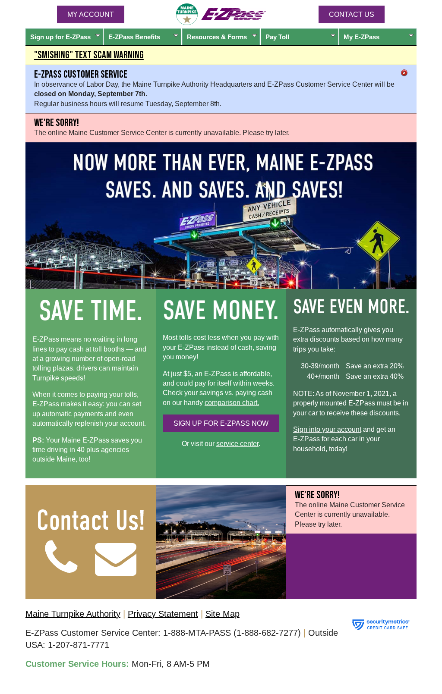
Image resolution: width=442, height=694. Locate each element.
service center (237, 443)
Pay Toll (277, 37)
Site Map (222, 614)
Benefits (134, 37)
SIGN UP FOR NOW (221, 423)
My (361, 37)
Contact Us (351, 14)
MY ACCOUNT (90, 14)
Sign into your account (327, 429)
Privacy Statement (163, 614)
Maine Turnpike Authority (72, 614)
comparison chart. (232, 402)
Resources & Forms (217, 37)
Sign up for (60, 37)
